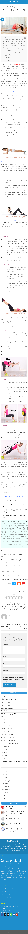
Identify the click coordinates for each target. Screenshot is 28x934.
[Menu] (25, 2)
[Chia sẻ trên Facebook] (9, 597)
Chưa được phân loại (7, 708)
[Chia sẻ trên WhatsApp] (6, 597)
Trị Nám (3, 775)
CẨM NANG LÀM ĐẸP (11, 6)
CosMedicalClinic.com (12, 575)
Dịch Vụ (3, 711)
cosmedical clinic (20, 606)
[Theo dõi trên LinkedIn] (14, 914)
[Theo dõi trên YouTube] (16, 914)
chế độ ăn (15, 73)
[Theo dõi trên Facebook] (2, 914)
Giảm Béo (4, 720)
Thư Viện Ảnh (5, 746)
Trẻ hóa (3, 752)
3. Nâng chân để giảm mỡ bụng (13, 52)
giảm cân (5, 472)
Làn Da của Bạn (5, 734)
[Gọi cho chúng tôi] (11, 914)
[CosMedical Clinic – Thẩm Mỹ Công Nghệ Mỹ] (14, 2)
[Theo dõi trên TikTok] (5, 914)
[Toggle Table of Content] (24, 37)
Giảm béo (18, 6)
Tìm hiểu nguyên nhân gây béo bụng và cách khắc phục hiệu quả (7, 626)
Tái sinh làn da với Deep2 (13, 818)
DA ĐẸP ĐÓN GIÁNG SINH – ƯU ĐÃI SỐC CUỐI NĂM (16, 807)
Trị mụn (3, 769)
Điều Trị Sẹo (4, 717)
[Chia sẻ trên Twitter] (12, 597)
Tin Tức (3, 749)
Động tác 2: (10, 58)
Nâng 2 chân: (10, 55)
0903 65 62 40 (7, 910)
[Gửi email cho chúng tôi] (8, 914)
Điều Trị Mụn (6, 894)
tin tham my (15, 609)
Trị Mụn (3, 766)
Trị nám (3, 772)
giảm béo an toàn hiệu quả (10, 608)
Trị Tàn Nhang (5, 781)
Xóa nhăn (3, 792)
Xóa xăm (3, 795)
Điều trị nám (6, 891)
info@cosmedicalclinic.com (11, 912)
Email (4, 663)
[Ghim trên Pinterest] (18, 597)
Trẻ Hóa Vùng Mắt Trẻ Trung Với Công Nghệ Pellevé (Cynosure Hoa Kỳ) (15, 813)
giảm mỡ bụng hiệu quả (21, 322)
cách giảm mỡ (12, 606)
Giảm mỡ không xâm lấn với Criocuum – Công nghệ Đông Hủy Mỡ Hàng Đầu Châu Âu (15, 829)
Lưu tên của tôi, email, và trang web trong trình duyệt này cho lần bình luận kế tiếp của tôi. (13, 679)
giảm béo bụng (20, 608)
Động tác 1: (10, 57)
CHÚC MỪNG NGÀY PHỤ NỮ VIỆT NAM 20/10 (15, 823)
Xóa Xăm (3, 798)
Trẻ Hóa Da (4, 755)
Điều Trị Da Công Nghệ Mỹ (8, 714)
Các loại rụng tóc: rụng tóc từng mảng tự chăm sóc (20, 626)
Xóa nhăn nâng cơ (7, 888)
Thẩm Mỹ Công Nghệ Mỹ (8, 743)
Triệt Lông (4, 784)
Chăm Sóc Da (5, 702)
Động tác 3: (10, 60)
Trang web (5, 670)
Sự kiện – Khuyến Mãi (7, 740)
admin (22, 14)
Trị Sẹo (3, 778)
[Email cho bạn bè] (15, 597)
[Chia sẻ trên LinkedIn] (21, 597)
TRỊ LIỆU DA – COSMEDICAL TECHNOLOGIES (14, 761)
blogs (4, 6)
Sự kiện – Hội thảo (6, 737)
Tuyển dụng (4, 789)
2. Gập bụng (8, 50)
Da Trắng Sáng (6, 897)
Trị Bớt (3, 758)
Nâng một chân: (11, 54)
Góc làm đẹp (14, 604)
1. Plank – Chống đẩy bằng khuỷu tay (14, 49)
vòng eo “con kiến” (22, 110)
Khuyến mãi (4, 731)
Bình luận (5, 644)
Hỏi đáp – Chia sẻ (6, 729)
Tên (4, 657)
